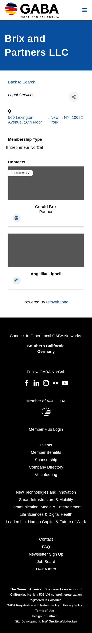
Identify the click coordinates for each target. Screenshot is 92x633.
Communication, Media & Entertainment (46, 507)
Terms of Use (44, 610)
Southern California (46, 346)
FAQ (46, 547)
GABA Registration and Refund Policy (33, 605)
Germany (46, 351)
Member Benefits (46, 452)
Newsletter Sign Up (46, 554)
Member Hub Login (46, 429)
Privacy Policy (73, 605)
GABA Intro (46, 569)
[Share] (74, 97)
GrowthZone (57, 302)
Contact (46, 539)
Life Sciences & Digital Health (46, 514)
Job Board (46, 561)
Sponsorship (46, 460)
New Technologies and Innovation (46, 492)
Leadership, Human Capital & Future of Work (46, 522)
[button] (84, 10)
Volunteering (46, 474)
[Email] (17, 218)
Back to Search (21, 82)
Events (46, 445)
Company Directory (46, 467)
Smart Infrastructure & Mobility (46, 499)
